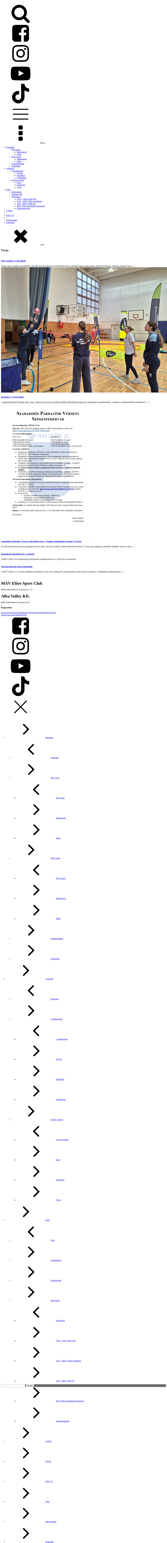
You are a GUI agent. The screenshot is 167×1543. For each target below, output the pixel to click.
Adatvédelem (16, 615)
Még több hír (7, 574)
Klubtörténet (16, 192)
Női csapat (15, 150)
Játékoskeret (22, 152)
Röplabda (10, 147)
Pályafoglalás (11, 220)
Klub (8, 190)
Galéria (9, 211)
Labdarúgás (21, 178)
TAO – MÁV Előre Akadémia (29, 201)
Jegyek (9, 213)
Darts (19, 182)
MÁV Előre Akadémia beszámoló (31, 206)
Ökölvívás (21, 185)
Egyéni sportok (17, 180)
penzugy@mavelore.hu (29, 612)
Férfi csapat (16, 157)
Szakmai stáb (16, 194)
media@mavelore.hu (47, 612)
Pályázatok (15, 197)
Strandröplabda (17, 164)
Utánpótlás (15, 166)
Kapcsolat (10, 222)
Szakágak (10, 168)
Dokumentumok (23, 208)
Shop (8, 218)
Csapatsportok (17, 171)
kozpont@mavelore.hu (10, 612)
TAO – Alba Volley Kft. (27, 199)
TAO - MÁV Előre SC (26, 204)
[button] (20, 715)
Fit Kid (20, 173)
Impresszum (6, 615)
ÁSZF (24, 615)
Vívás (19, 187)
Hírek (19, 154)
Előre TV (10, 215)
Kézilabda (21, 175)
